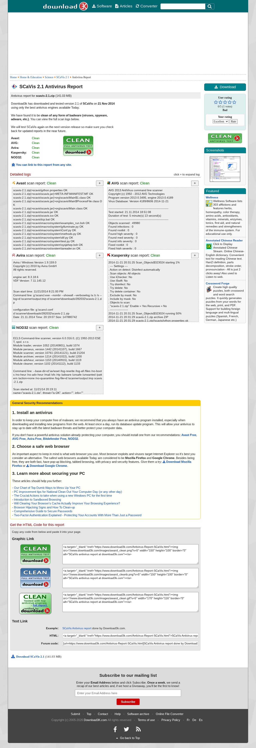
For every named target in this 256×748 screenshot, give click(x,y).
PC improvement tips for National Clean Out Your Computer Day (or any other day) (68, 491)
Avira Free (34, 438)
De (194, 720)
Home (13, 77)
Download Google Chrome (48, 465)
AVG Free (19, 438)
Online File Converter (169, 714)
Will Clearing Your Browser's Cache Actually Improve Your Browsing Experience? (67, 503)
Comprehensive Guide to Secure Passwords (43, 511)
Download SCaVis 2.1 (30, 656)
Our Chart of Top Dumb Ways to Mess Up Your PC (47, 487)
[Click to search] (210, 6)
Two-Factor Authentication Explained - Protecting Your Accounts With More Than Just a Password (77, 515)
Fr (188, 720)
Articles (126, 6)
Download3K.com (95, 720)
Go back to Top (130, 738)
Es (201, 720)
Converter (148, 6)
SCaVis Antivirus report (76, 628)
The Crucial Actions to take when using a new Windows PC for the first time (63, 495)
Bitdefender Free (54, 438)
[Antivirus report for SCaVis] (78, 154)
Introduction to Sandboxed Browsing (37, 499)
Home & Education (31, 77)
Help (118, 714)
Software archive (138, 714)
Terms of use (146, 720)
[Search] (209, 6)
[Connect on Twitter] (126, 730)
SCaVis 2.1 (62, 77)
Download (228, 87)
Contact (103, 714)
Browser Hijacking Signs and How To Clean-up (44, 507)
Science (49, 77)
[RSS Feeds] (138, 730)
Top (89, 714)
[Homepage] (66, 6)
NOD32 (73, 438)
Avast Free (188, 435)
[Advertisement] (128, 43)
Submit (75, 714)
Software (104, 6)
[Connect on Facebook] (115, 730)
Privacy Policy (170, 720)
